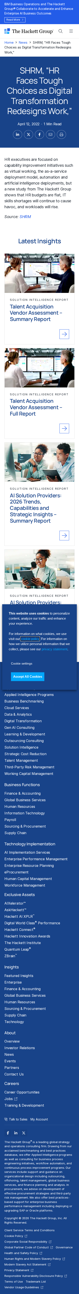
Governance (64, 1247)
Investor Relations (19, 1048)
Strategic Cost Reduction (25, 754)
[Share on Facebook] (39, 134)
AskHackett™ (15, 910)
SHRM (25, 216)
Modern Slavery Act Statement (25, 1264)
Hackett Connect (19, 929)
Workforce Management (24, 885)
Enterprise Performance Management (36, 859)
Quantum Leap (17, 949)
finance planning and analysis (44, 1184)
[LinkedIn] (15, 1132)
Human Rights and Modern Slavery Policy (32, 1258)
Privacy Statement (16, 1270)
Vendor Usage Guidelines (21, 1287)
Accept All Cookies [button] (27, 676)
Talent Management (21, 760)
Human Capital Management (28, 878)
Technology (14, 1022)
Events (10, 1061)
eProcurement (16, 872)
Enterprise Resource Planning (29, 865)
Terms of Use (13, 1281)
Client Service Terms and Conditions (29, 1230)
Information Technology (24, 813)
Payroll (10, 819)
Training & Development (24, 1105)
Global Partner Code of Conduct (26, 1247)
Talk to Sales (18, 1119)
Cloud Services (16, 708)
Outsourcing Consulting (24, 740)
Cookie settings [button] (21, 663)
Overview (12, 1041)
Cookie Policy (13, 1236)
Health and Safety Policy (21, 1253)
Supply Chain (15, 833)
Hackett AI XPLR (19, 916)
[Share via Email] (50, 134)
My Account (39, 1119)
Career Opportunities (22, 1092)
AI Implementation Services (27, 852)
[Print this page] (61, 134)
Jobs (8, 1099)
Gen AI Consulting (19, 727)
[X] (23, 1132)
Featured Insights (18, 975)
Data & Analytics (18, 714)
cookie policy (30, 639)
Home (8, 42)
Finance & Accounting (22, 793)
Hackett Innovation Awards (27, 936)
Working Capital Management (28, 773)
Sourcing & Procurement (25, 826)
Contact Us (14, 1074)
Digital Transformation (23, 721)
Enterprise (13, 982)
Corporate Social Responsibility (25, 1241)
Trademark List (36, 1281)
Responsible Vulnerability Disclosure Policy (33, 1276)
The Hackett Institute (22, 943)
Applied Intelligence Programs (29, 694)
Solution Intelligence (21, 747)
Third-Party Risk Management (29, 767)
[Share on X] (28, 134)
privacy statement (54, 649)
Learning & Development (24, 734)
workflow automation (50, 1163)
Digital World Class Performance (32, 922)
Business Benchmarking (24, 701)
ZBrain (10, 955)
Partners (11, 1067)
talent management (33, 1180)
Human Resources (19, 806)
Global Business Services (25, 800)
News (23, 42)
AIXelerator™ (15, 903)
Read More (13, 19)
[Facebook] (7, 1132)
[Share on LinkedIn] (17, 134)
